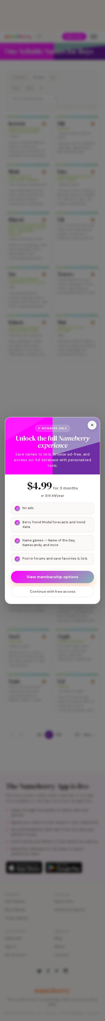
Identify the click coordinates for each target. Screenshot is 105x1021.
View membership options (52, 576)
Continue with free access (52, 591)
